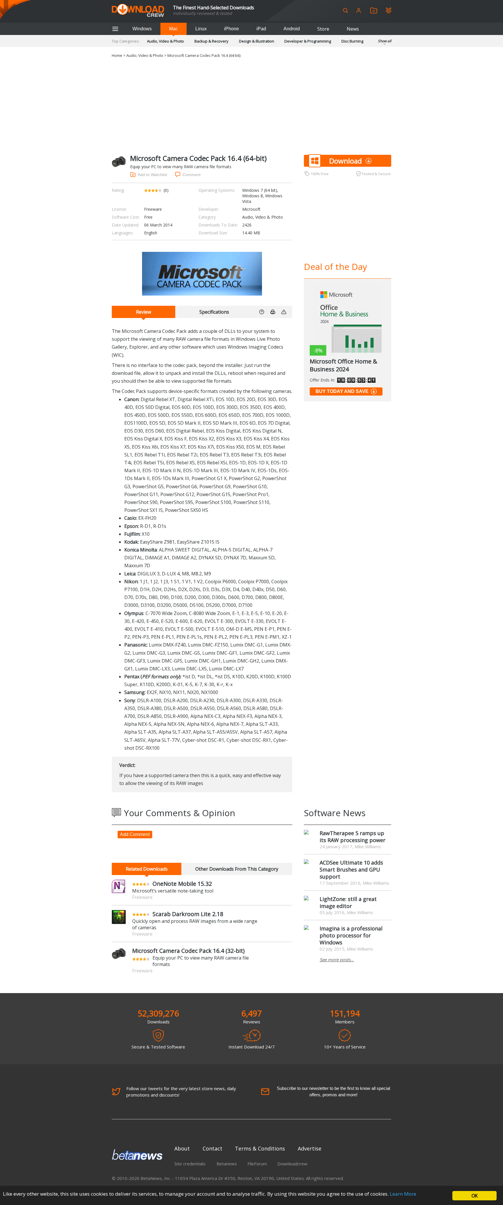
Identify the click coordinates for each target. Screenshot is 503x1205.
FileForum (257, 1164)
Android (292, 28)
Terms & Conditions (260, 1148)
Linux (201, 28)
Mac (173, 28)
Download (345, 161)
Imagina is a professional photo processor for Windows (351, 935)
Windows (142, 28)
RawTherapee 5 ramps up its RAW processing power (352, 837)
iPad (261, 28)
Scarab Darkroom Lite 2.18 (188, 914)
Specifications (214, 312)
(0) (166, 190)
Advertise (309, 1148)
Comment (192, 174)
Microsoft (251, 209)
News (353, 29)
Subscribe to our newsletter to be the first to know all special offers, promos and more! (333, 1091)
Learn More (403, 1193)
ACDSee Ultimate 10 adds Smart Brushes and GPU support (351, 869)
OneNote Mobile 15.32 (182, 884)
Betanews (227, 1164)
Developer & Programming (307, 41)
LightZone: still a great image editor (348, 902)
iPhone (231, 28)
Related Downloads (147, 869)
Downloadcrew (292, 1164)
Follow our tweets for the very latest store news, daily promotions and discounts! (181, 1091)
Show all (384, 40)
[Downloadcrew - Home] (138, 10)
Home (117, 55)
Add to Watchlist (152, 174)
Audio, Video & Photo (165, 41)
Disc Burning (352, 41)
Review (143, 312)
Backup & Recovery (211, 41)
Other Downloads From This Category (236, 869)
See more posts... (337, 959)
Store (323, 29)
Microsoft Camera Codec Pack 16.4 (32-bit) (188, 951)
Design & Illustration (256, 41)
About (182, 1148)
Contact (212, 1148)
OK (474, 1195)
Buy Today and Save (342, 391)
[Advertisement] (251, 105)
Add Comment (135, 834)
